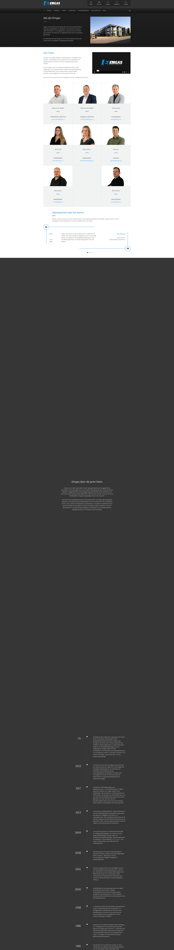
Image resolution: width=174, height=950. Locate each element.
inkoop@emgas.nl (58, 202)
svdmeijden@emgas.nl (58, 119)
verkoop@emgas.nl (58, 160)
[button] (87, 252)
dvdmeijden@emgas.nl (87, 119)
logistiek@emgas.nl (116, 160)
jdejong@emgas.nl (116, 119)
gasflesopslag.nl (115, 839)
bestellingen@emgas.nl (87, 160)
